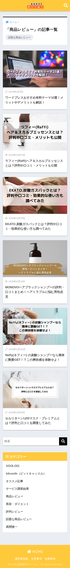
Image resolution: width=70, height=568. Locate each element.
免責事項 (50, 558)
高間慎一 (11, 526)
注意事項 (36, 558)
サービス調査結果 (17, 488)
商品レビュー (14, 496)
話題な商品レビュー (19, 37)
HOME (37, 551)
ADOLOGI (12, 465)
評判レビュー (14, 511)
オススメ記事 (14, 481)
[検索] (63, 441)
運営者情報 (21, 558)
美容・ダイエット (17, 504)
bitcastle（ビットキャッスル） (26, 473)
